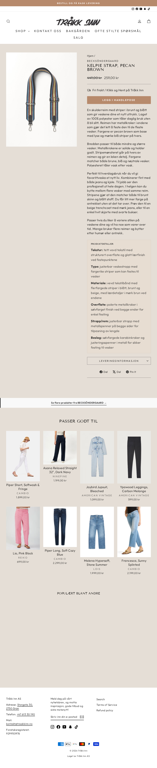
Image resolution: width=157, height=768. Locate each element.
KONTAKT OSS (47, 31)
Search (100, 699)
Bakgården (78, 31)
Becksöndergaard (103, 60)
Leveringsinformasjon (119, 360)
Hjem (90, 55)
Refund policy (104, 710)
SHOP (21, 31)
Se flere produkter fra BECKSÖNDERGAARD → (79, 402)
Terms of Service (106, 704)
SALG (78, 37)
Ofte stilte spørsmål (118, 31)
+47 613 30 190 (26, 714)
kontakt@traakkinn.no (19, 723)
